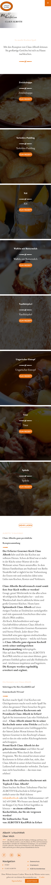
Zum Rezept (25, 99)
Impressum (34, 865)
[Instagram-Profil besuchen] (11, 854)
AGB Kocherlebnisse (37, 869)
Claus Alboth (10, 868)
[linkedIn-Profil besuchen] (19, 854)
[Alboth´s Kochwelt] (6, 6)
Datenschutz (34, 861)
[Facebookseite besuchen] (4, 854)
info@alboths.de (11, 797)
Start (7, 865)
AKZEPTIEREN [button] (31, 881)
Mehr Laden (25, 525)
